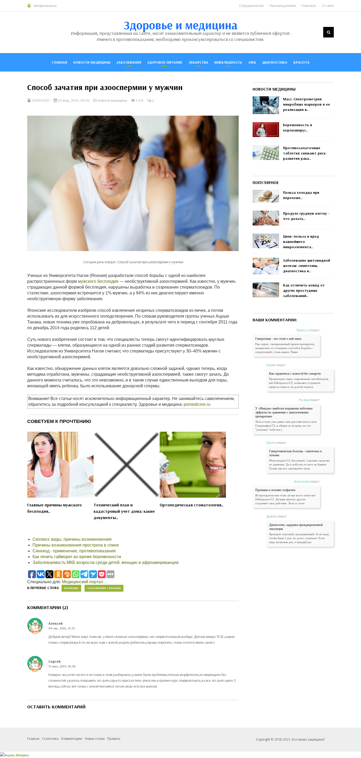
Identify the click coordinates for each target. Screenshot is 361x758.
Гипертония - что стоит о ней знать (278, 339)
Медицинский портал (82, 582)
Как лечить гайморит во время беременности (77, 556)
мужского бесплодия (98, 281)
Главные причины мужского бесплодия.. (54, 508)
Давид (271, 516)
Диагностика (274, 62)
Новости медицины (91, 62)
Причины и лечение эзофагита (275, 490)
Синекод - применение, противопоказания (74, 551)
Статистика (50, 738)
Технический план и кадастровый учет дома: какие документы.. (124, 511)
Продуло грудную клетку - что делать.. (306, 216)
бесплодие (71, 588)
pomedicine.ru (197, 404)
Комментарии (71, 738)
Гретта (271, 442)
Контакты (309, 5)
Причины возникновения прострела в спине (76, 545)
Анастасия (301, 481)
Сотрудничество (251, 5)
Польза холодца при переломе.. (301, 195)
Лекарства (198, 62)
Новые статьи (95, 738)
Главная (59, 62)
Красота (301, 62)
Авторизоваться (45, 5)
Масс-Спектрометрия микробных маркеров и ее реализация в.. (306, 104)
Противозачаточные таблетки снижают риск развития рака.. (304, 153)
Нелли (270, 365)
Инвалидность (228, 62)
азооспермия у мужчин (104, 588)
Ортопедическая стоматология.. (191, 504)
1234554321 (40, 100)
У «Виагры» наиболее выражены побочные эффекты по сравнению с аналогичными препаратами (284, 412)
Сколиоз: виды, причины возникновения (72, 539)
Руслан (304, 400)
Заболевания (129, 62)
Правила (113, 738)
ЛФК (252, 62)
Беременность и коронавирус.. (297, 128)
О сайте (328, 5)
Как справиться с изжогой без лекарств (295, 373)
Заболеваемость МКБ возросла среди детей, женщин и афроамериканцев (106, 562)
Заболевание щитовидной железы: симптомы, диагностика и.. (306, 265)
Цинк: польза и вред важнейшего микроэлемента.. (301, 241)
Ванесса (303, 330)
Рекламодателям (283, 5)
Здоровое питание (164, 62)
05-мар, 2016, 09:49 (73, 100)
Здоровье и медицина (181, 25)
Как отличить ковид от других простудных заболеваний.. (304, 290)
